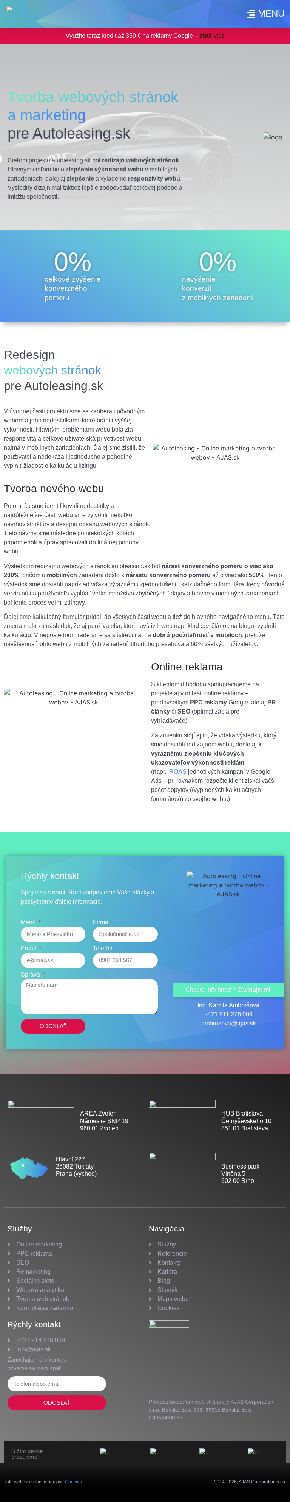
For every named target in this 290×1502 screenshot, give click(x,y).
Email (29, 949)
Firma (100, 922)
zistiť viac (212, 36)
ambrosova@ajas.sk (228, 1023)
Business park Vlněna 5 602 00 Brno (240, 1173)
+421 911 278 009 (228, 1014)
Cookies (73, 1482)
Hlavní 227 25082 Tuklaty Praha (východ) (76, 1166)
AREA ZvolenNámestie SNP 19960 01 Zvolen (104, 1120)
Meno (29, 922)
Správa (31, 975)
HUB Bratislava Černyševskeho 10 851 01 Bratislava (246, 1120)
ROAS (178, 771)
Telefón (103, 949)
